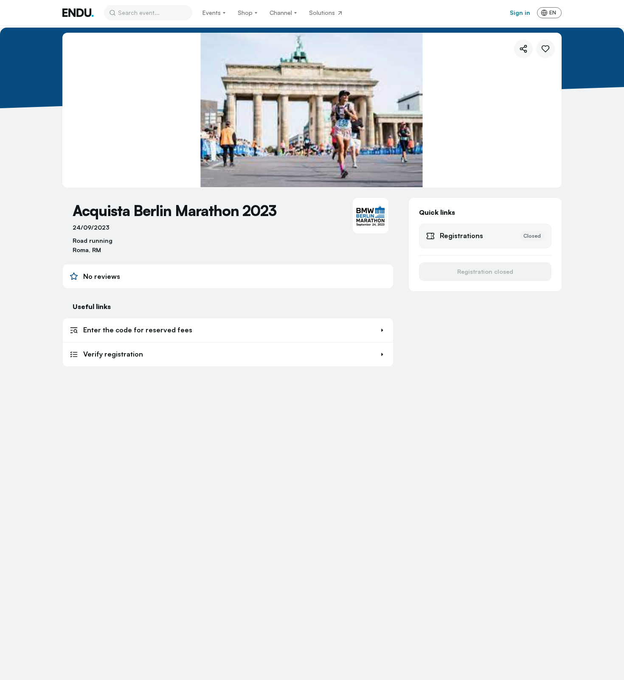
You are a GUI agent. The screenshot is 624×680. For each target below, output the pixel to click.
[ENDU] (78, 13)
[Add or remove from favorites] (545, 48)
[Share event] (523, 48)
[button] (228, 330)
